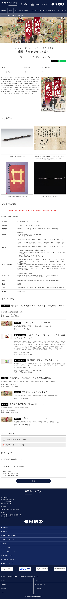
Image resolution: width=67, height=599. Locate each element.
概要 (3, 67)
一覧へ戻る (33, 481)
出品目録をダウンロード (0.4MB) (15, 445)
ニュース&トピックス (9, 551)
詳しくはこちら (5, 517)
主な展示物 (27, 67)
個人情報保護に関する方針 (40, 584)
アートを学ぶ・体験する (22, 10)
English (38, 4)
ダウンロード (27, 72)
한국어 (46, 4)
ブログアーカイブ (8, 563)
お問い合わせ (4, 588)
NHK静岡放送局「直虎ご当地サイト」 (12, 459)
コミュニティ (62, 10)
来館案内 (3, 10)
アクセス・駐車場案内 (24, 4)
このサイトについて (39, 580)
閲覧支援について (4, 584)
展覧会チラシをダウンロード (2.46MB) (16, 439)
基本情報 (47, 67)
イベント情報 (6, 72)
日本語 (32, 4)
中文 (42, 4)
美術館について (50, 10)
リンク (2, 592)
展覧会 (10, 10)
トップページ (4, 15)
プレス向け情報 (38, 588)
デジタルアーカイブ (38, 10)
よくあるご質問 (7, 555)
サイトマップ (4, 580)
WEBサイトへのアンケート (10, 559)
